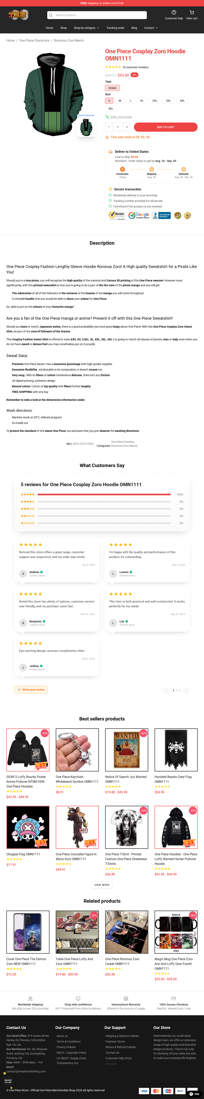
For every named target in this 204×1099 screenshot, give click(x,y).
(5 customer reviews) (136, 67)
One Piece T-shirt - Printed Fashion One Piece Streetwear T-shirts (126, 859)
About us (62, 1036)
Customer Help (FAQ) (119, 1058)
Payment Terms (115, 1041)
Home (10, 40)
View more (102, 885)
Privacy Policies (66, 1047)
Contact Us (112, 1052)
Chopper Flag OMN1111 (23, 854)
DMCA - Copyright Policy (71, 1052)
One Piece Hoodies (122, 441)
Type (108, 81)
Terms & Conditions (68, 1041)
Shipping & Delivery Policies (122, 1036)
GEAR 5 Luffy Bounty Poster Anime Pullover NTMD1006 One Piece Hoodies (26, 781)
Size (108, 94)
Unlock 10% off (8, 1081)
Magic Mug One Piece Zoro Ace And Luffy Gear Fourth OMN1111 (174, 964)
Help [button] (196, 1094)
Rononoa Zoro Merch (69, 40)
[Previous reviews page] (166, 690)
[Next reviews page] (186, 690)
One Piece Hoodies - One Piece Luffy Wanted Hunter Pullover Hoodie (176, 859)
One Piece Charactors (34, 40)
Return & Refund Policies (121, 1047)
